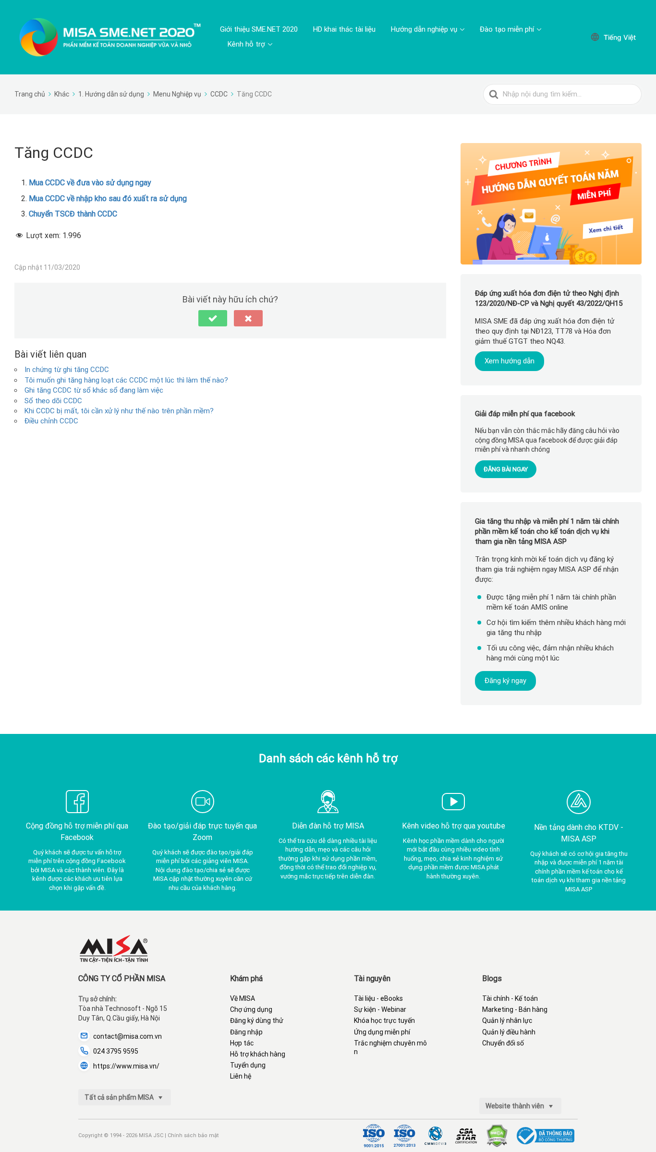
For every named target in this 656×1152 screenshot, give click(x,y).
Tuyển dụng (248, 1065)
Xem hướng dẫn (510, 361)
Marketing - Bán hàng (514, 1009)
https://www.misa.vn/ (126, 1066)
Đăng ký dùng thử (256, 1020)
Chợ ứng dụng (251, 1009)
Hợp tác (242, 1043)
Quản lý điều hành (508, 1032)
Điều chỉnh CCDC (51, 421)
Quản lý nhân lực (507, 1020)
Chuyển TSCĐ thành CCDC (73, 213)
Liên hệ (240, 1076)
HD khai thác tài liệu (344, 29)
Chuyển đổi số (503, 1043)
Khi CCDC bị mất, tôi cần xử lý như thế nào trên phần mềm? (119, 411)
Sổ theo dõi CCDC (53, 400)
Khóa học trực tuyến (384, 1020)
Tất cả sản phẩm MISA (120, 1097)
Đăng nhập (246, 1032)
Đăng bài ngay (506, 468)
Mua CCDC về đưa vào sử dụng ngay (90, 182)
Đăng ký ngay (505, 680)
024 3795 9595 (115, 1051)
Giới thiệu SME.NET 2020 (259, 29)
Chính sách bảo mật (193, 1135)
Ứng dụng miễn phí (382, 1032)
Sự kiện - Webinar (380, 1009)
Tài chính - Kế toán (510, 998)
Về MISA (242, 998)
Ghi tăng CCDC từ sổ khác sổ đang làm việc (93, 390)
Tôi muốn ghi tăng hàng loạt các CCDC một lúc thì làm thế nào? (126, 380)
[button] (212, 318)
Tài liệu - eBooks (378, 998)
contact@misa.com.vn (127, 1036)
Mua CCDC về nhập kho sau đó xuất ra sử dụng (108, 198)
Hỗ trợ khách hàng (257, 1054)
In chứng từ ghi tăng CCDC (66, 369)
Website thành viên (516, 1106)
